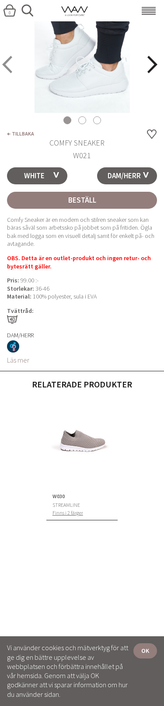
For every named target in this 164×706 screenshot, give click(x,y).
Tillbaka (23, 133)
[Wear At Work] (82, 11)
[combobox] (37, 175)
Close (3, 22)
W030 (58, 496)
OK (145, 651)
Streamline (66, 505)
